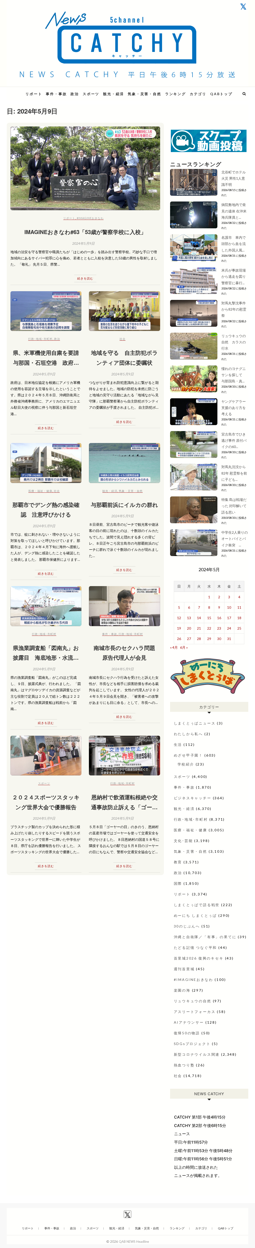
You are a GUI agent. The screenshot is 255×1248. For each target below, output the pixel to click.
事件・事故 (56, 94)
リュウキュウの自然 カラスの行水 (233, 342)
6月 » (184, 647)
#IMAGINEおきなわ (90, 218)
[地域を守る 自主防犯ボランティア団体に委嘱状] (124, 311)
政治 (74, 94)
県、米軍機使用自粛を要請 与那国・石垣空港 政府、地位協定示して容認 (48, 362)
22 (209, 628)
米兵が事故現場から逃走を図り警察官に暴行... (233, 276)
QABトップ (221, 94)
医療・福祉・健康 (40, 490)
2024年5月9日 (83, 243)
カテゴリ (198, 94)
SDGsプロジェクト (192, 1044)
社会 (123, 338)
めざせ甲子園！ (188, 755)
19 (179, 628)
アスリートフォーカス (195, 1011)
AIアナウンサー (189, 1022)
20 (189, 628)
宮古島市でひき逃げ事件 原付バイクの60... (234, 440)
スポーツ (91, 94)
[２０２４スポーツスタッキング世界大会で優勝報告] (45, 755)
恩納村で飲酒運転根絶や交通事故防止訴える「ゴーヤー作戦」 (124, 807)
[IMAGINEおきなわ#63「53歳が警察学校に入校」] (85, 168)
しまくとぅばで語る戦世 (197, 905)
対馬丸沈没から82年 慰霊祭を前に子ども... (234, 473)
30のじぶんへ (187, 926)
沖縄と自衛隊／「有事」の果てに (205, 937)
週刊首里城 (184, 969)
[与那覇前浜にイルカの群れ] (124, 463)
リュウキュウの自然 (192, 1001)
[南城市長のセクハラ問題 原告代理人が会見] (124, 606)
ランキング (175, 94)
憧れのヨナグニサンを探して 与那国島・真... (233, 374)
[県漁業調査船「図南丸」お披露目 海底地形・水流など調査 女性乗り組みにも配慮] (45, 606)
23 (219, 628)
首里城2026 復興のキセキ (199, 958)
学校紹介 (186, 764)
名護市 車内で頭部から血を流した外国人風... (233, 243)
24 (229, 628)
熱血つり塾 (184, 1065)
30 (219, 639)
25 (239, 628)
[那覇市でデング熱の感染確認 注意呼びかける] (45, 463)
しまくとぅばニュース (195, 723)
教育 (178, 862)
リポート (33, 94)
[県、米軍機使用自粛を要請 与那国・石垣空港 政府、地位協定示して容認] (45, 311)
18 (239, 618)
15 (209, 618)
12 (179, 618)
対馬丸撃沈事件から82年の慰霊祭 (233, 309)
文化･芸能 (183, 841)
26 (179, 639)
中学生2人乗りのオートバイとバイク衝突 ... (234, 538)
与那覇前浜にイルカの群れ (124, 505)
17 (229, 618)
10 (229, 607)
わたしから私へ (188, 734)
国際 (178, 883)
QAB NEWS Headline (134, 1242)
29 (209, 639)
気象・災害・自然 (144, 94)
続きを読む (85, 278)
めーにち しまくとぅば (195, 915)
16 (219, 618)
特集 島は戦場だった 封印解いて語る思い (234, 505)
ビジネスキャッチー (192, 798)
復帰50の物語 (187, 1033)
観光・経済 (113, 94)
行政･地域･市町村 (40, 338)
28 (199, 639)
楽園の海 (182, 990)
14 (199, 618)
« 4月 (174, 647)
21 (199, 628)
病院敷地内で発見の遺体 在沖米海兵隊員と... (234, 210)
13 (189, 618)
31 (229, 639)
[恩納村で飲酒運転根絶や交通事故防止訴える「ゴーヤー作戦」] (124, 755)
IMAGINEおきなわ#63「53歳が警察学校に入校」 (85, 232)
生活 (178, 744)
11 (239, 607)
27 (189, 639)
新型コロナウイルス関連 (197, 1054)
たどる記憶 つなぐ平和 (195, 947)
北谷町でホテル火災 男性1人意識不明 (233, 178)
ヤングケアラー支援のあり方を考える (233, 407)
